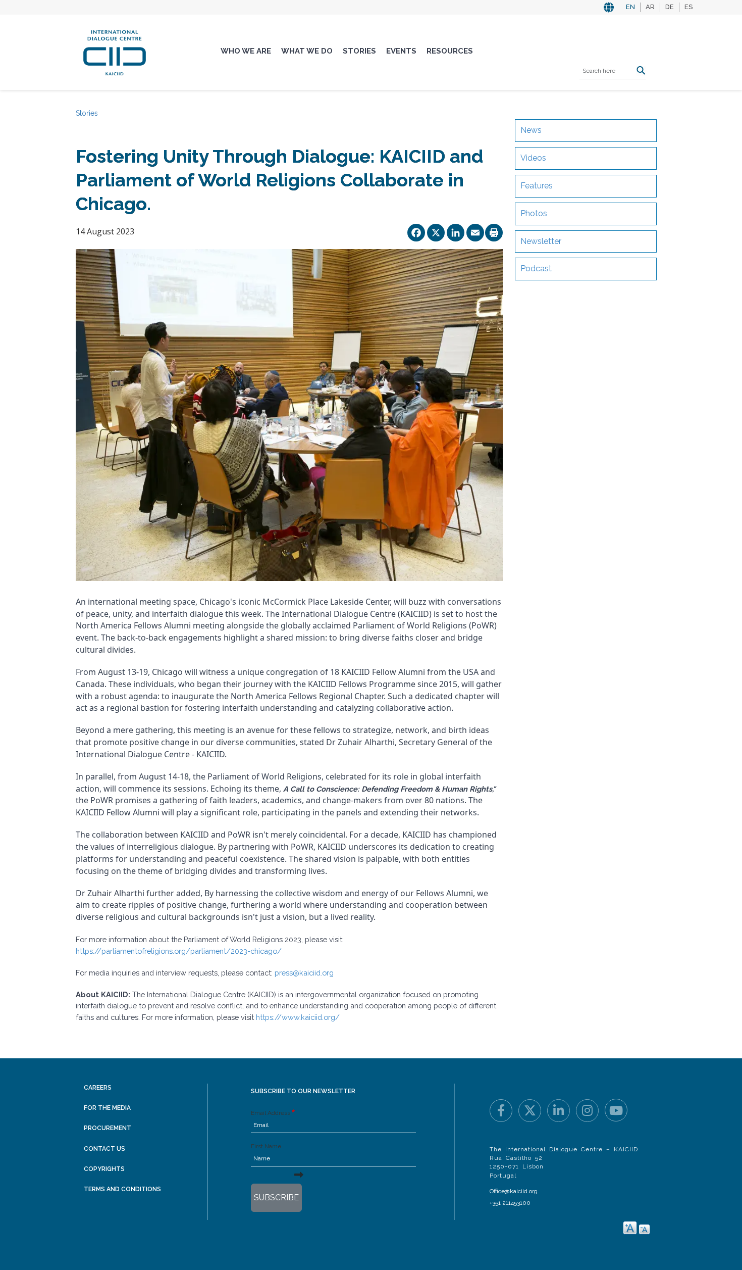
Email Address (270, 1112)
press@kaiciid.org (304, 972)
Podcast (536, 268)
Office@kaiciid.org (514, 1191)
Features (536, 185)
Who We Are (246, 51)
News (531, 130)
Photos (533, 213)
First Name (266, 1146)
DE (669, 7)
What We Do (307, 51)
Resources (450, 51)
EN (630, 7)
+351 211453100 (510, 1202)
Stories (359, 51)
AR (650, 7)
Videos (533, 158)
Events (401, 51)
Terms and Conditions (122, 1189)
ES (688, 7)
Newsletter (540, 241)
